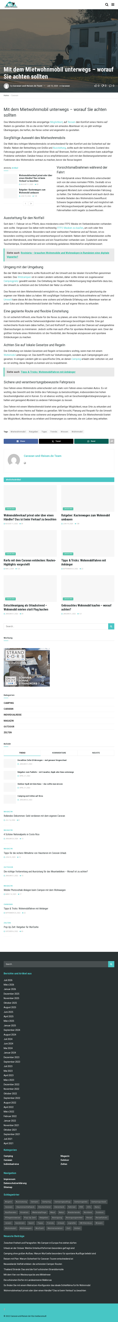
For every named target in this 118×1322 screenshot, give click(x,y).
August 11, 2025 (26, 184)
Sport (31, 1223)
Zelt (68, 1228)
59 (37, 184)
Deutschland (44, 1207)
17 (20, 894)
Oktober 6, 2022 (11, 931)
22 (82, 569)
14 (20, 857)
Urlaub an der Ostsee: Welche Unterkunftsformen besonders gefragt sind (39, 1248)
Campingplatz (11, 281)
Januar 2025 (10, 1025)
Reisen (71, 122)
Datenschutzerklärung (15, 1183)
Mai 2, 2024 (9, 569)
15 (22, 876)
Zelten (8, 732)
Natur (61, 1212)
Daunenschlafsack (25, 1207)
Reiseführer (101, 1218)
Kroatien (24, 1212)
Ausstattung (59, 147)
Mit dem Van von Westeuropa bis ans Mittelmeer (27, 1274)
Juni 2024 (8, 1043)
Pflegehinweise (12, 1218)
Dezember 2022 (11, 1084)
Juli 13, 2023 (52, 86)
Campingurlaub (98, 1202)
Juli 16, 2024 (10, 820)
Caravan (65, 86)
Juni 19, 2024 (25, 196)
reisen (8, 1223)
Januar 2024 (10, 1052)
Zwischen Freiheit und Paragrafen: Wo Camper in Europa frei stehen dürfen (40, 1243)
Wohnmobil (10, 355)
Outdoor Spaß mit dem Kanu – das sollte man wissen (40, 784)
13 (22, 839)
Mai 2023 (8, 1071)
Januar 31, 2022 (11, 614)
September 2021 (12, 1134)
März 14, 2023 (10, 894)
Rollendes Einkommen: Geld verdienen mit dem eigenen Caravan (34, 815)
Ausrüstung (21, 1202)
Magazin (9, 721)
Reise (89, 1218)
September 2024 (12, 1030)
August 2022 (10, 1102)
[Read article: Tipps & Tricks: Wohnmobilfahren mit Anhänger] (87, 543)
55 (22, 931)
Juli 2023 (8, 1066)
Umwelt (8, 299)
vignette (72, 1223)
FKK (81, 1207)
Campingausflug (62, 1202)
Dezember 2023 (11, 1057)
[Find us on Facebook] (4, 1309)
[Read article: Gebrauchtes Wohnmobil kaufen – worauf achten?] (87, 588)
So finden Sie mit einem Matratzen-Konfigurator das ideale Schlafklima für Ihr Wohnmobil (47, 1285)
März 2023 (9, 1080)
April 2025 (9, 1016)
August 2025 (10, 1007)
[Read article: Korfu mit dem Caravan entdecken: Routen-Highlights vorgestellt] (30, 543)
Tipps (44, 432)
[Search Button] (106, 4)
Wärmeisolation (55, 1228)
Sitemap (8, 1187)
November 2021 (11, 1125)
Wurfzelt (40, 1228)
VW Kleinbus (86, 1223)
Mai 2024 (8, 1048)
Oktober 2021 (10, 1130)
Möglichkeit (56, 122)
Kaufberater (10, 1212)
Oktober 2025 (10, 1003)
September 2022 (12, 1098)
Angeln (8, 1202)
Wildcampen (24, 277)
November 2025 (11, 998)
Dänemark (59, 1207)
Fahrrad (71, 1207)
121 (80, 614)
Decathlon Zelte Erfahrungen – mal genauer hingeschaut (42, 760)
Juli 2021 (8, 1139)
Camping (76, 359)
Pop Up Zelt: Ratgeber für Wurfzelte (21, 927)
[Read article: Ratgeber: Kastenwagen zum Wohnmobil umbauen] (11, 193)
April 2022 (9, 1107)
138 (35, 196)
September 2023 (12, 1062)
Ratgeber (33, 432)
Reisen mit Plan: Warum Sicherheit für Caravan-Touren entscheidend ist (38, 1259)
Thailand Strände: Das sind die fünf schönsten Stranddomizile (34, 1269)
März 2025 (9, 1021)
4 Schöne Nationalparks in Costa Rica (21, 834)
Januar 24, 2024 (11, 839)
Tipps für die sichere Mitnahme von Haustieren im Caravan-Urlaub (35, 853)
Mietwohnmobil (18, 432)
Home (6, 95)
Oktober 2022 (10, 1093)
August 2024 (10, 1034)
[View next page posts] (31, 203)
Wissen (64, 432)
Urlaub (61, 1223)
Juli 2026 (8, 980)
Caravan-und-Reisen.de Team (27, 86)
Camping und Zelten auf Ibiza (30, 796)
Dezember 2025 (11, 994)
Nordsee (88, 1212)
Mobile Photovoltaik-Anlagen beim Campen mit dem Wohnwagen (35, 890)
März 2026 (9, 984)
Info (89, 1207)
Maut (52, 1212)
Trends (53, 432)
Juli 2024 (8, 1039)
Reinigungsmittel (74, 1218)
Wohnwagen (26, 1228)
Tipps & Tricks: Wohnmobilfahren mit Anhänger (26, 908)
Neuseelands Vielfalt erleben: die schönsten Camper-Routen (33, 1264)
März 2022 (9, 1111)
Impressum (9, 1179)
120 (18, 569)
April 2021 (9, 1143)
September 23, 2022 (70, 569)
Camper (34, 1202)
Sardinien (20, 1223)
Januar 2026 (10, 989)
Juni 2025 (8, 1012)
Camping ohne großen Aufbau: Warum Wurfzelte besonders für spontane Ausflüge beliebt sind (50, 1253)
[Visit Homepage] (11, 5)
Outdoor (9, 726)
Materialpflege (39, 1212)
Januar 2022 (10, 1120)
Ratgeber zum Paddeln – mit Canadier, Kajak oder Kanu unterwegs (46, 772)
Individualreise (13, 715)
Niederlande (74, 1212)
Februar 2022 (10, 1116)
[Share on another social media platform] (111, 441)
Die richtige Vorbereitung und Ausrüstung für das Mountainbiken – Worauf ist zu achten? (46, 871)
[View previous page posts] (25, 203)
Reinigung (57, 1218)
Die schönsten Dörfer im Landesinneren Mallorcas (28, 1280)
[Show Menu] (112, 4)
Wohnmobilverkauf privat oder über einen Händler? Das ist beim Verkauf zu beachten (35, 178)
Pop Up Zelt (30, 1218)
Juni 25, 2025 (10, 857)
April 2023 (9, 1075)
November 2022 (11, 1089)
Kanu (97, 1207)
